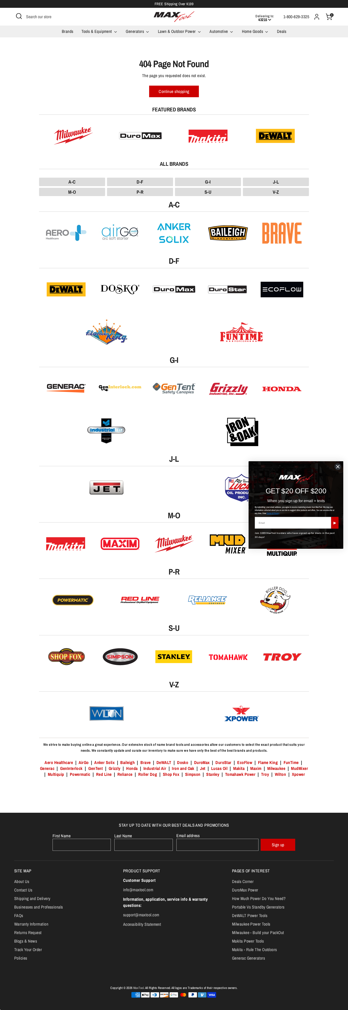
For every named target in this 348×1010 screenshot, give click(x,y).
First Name (62, 836)
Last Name (123, 836)
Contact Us (23, 890)
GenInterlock (71, 768)
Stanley (212, 774)
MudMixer (299, 768)
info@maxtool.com (138, 890)
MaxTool (138, 988)
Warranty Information (31, 924)
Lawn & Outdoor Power (177, 31)
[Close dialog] (337, 466)
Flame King (268, 762)
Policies (20, 958)
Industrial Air (154, 768)
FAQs (18, 915)
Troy (265, 774)
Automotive (219, 31)
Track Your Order (28, 950)
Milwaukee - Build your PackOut (258, 932)
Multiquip (56, 774)
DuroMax (202, 762)
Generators (135, 31)
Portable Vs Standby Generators (258, 907)
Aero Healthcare (59, 762)
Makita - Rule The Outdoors (254, 950)
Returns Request (28, 932)
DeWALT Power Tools (249, 915)
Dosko (182, 762)
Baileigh (127, 762)
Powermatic (80, 774)
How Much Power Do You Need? (259, 898)
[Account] (316, 17)
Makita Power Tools (248, 941)
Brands (67, 31)
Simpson (193, 774)
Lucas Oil (219, 768)
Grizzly (114, 768)
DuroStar (223, 762)
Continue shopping (174, 91)
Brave (145, 762)
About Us (21, 881)
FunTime (291, 762)
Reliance (125, 774)
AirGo (84, 762)
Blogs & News (25, 941)
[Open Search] (19, 16)
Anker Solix (104, 762)
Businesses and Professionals (38, 907)
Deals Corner (243, 881)
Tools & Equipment (97, 31)
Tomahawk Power (240, 774)
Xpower (298, 774)
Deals (281, 31)
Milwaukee (276, 768)
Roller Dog (147, 774)
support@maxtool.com (141, 915)
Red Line (104, 774)
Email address (188, 836)
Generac (47, 768)
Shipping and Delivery (32, 898)
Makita (239, 768)
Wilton (280, 774)
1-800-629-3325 (296, 17)
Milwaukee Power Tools (251, 924)
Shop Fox (171, 774)
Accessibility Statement (142, 924)
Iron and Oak (183, 768)
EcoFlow (244, 762)
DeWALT (163, 762)
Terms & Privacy (273, 513)
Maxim (255, 768)
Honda (132, 768)
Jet (202, 768)
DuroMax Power (245, 890)
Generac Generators (248, 958)
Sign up (278, 845)
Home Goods (253, 31)
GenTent (96, 768)
